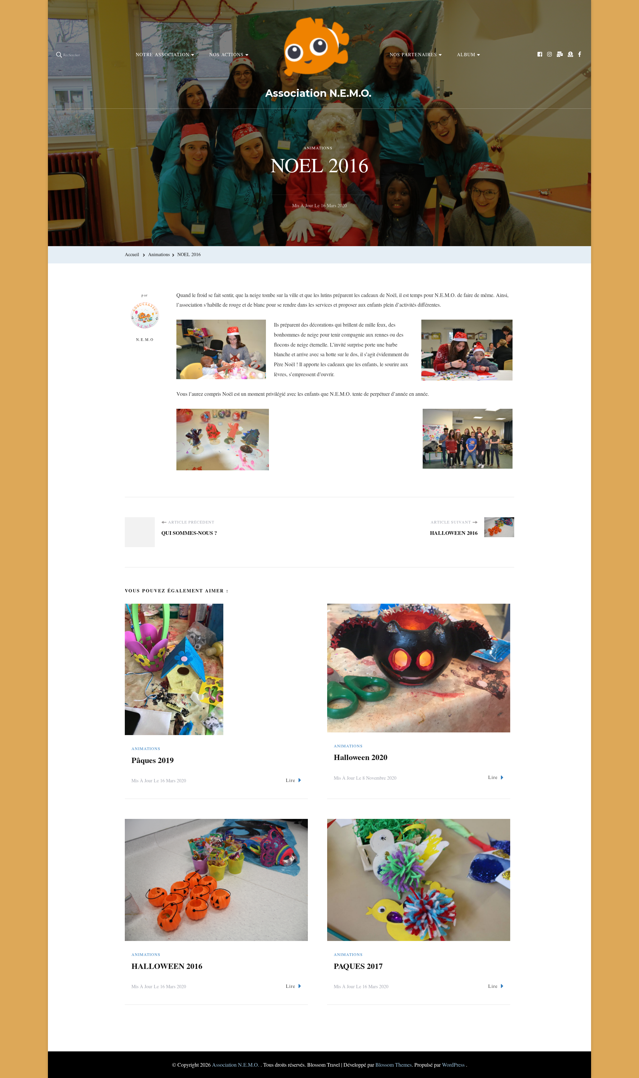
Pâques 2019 (152, 760)
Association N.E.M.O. (318, 93)
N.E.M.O (145, 339)
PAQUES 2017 (358, 966)
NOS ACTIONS (226, 54)
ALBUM (466, 54)
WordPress (453, 1064)
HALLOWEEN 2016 (166, 966)
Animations (318, 147)
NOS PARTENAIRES (413, 54)
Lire (290, 780)
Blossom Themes (393, 1064)
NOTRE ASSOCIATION (162, 54)
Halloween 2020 (360, 757)
